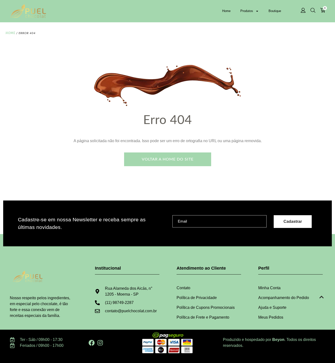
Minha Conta (269, 288)
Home (226, 11)
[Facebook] (92, 343)
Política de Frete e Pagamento (203, 317)
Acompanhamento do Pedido (283, 298)
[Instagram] (100, 343)
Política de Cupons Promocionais (206, 307)
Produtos (246, 11)
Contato (183, 288)
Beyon (278, 340)
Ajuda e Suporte (272, 307)
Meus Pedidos (270, 317)
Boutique (275, 11)
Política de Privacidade (197, 298)
